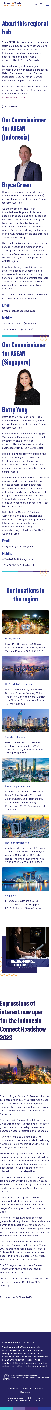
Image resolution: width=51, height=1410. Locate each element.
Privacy (39, 1388)
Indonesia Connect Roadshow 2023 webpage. (20, 1284)
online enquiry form (13, 97)
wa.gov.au (13, 1388)
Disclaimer (25, 1392)
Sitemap (26, 1388)
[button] (19, 967)
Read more (12, 106)
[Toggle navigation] (47, 4)
